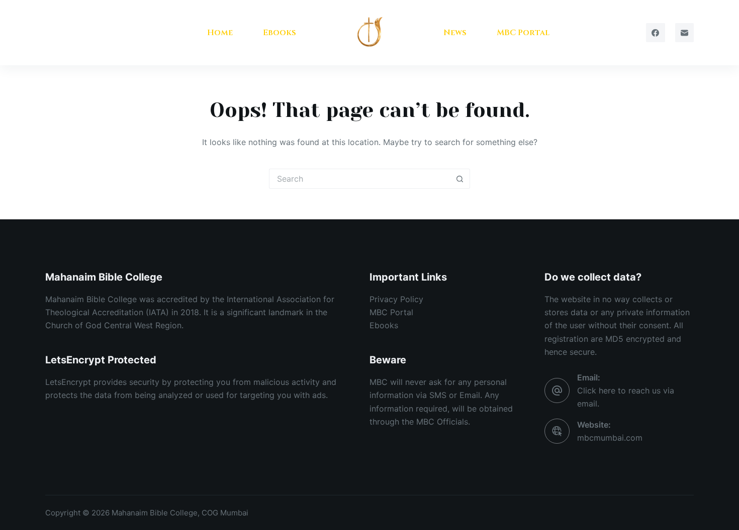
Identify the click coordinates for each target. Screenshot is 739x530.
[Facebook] (655, 32)
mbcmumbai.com (609, 438)
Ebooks (279, 32)
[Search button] (460, 179)
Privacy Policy (396, 299)
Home (220, 32)
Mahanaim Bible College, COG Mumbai (181, 512)
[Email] (684, 32)
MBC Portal (523, 32)
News (455, 32)
